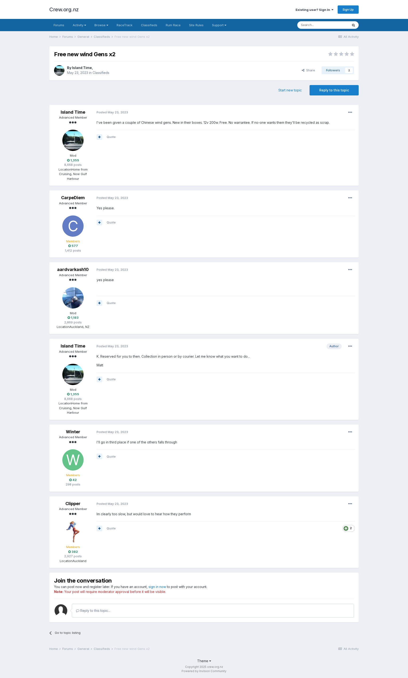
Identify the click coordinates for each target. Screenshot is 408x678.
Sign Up (348, 9)
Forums (59, 25)
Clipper (73, 503)
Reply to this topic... (94, 611)
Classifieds (149, 25)
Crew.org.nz (64, 9)
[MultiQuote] (99, 137)
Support (218, 25)
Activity (78, 25)
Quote (111, 137)
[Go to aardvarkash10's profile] (73, 298)
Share (309, 70)
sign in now (157, 587)
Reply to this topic (334, 90)
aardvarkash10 (73, 269)
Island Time (82, 68)
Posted (112, 112)
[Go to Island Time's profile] (59, 70)
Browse (100, 25)
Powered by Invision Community (204, 671)
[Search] (353, 25)
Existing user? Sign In (314, 10)
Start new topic (290, 90)
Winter (73, 431)
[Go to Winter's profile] (73, 460)
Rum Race (173, 25)
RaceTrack (124, 25)
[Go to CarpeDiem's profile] (73, 226)
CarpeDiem (73, 197)
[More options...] (350, 112)
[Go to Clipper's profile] (73, 531)
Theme (203, 661)
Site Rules (196, 25)
